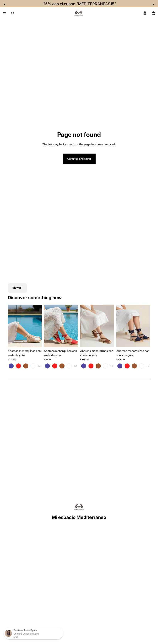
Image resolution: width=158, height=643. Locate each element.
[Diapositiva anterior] (12, 326)
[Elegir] (35, 341)
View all (17, 287)
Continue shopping (79, 158)
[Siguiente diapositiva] (37, 326)
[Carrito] (153, 13)
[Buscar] (12, 13)
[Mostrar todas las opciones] (39, 366)
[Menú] (4, 13)
